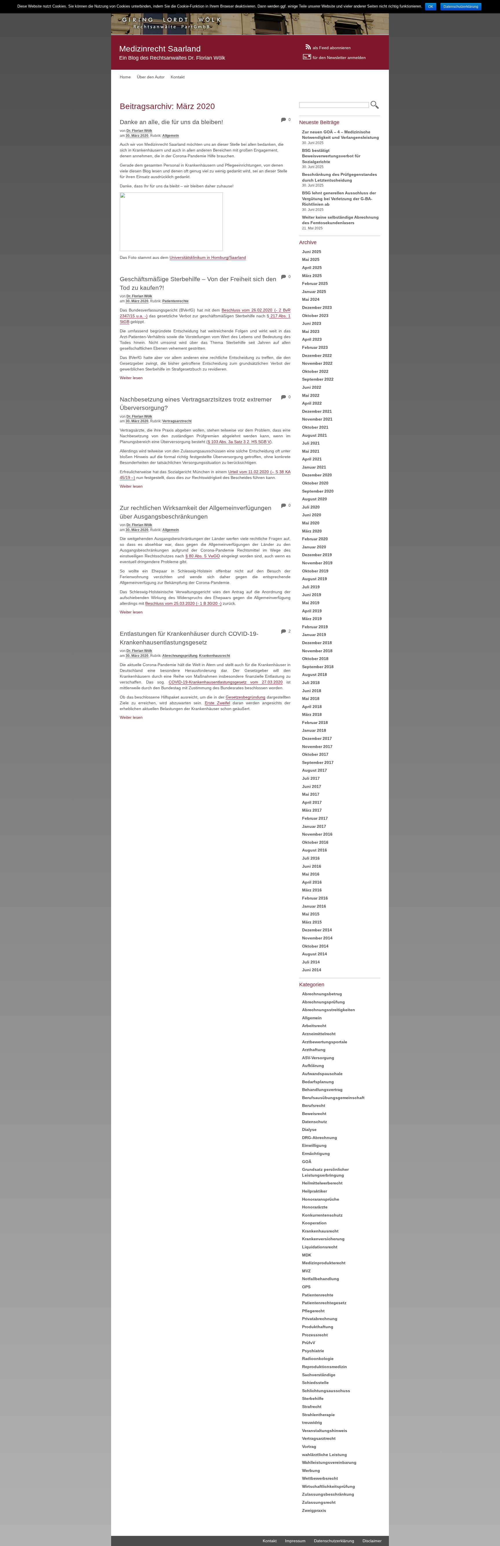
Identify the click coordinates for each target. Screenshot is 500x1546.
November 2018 (317, 650)
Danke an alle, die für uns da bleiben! (171, 122)
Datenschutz (314, 1121)
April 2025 (312, 267)
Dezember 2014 (317, 930)
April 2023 (312, 339)
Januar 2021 (314, 467)
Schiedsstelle (315, 1382)
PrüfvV (308, 1342)
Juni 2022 (311, 387)
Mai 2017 (310, 794)
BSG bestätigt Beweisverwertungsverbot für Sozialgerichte (331, 156)
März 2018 (312, 714)
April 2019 (312, 611)
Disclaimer (372, 1540)
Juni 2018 (311, 690)
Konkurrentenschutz (322, 1215)
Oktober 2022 (315, 371)
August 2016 (314, 850)
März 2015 (312, 922)
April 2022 (312, 403)
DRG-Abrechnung (319, 1137)
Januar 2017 (314, 826)
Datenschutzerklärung (334, 1540)
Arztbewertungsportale (324, 1042)
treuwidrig (312, 1422)
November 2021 (317, 419)
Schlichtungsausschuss (326, 1390)
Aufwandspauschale (322, 1073)
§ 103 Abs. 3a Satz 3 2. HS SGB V (239, 441)
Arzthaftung (314, 1049)
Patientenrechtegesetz (324, 1302)
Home (125, 77)
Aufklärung (313, 1065)
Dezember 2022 (317, 355)
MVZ (306, 1271)
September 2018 (318, 666)
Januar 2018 (314, 730)
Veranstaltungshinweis (324, 1430)
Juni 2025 (311, 251)
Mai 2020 (310, 523)
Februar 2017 (315, 818)
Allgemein (170, 136)
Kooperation (314, 1223)
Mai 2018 (310, 698)
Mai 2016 (310, 874)
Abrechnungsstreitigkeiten (328, 1009)
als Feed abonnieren (332, 47)
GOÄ (306, 1161)
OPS (306, 1287)
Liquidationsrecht (319, 1247)
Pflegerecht (313, 1311)
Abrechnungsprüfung (179, 656)
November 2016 (317, 834)
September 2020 (318, 491)
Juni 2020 (311, 515)
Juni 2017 (311, 786)
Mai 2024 (310, 299)
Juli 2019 (311, 587)
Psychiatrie (313, 1350)
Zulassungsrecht (319, 1502)
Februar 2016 (315, 898)
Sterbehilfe (312, 1398)
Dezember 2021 (317, 411)
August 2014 (314, 954)
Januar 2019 (314, 634)
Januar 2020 (314, 547)
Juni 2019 (311, 594)
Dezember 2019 (317, 554)
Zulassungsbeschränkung (328, 1494)
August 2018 (314, 674)
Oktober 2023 (315, 315)
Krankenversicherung (323, 1239)
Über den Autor (151, 77)
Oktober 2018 (315, 658)
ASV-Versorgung (318, 1057)
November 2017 (317, 746)
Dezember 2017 (317, 738)
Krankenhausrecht (214, 656)
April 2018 (312, 706)
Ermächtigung (316, 1153)
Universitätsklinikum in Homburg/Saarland (208, 257)
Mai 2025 (310, 259)
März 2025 (312, 275)
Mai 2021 (310, 451)
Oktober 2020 (315, 483)
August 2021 (314, 435)
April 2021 (312, 459)
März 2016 (312, 890)
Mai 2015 (310, 914)
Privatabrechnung (319, 1318)
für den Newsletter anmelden (339, 57)
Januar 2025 (314, 291)
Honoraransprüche (320, 1199)
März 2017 (312, 810)
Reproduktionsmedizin (324, 1366)
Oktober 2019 (315, 571)
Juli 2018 (311, 682)
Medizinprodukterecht (323, 1263)
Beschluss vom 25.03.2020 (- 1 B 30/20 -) (183, 603)
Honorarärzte (315, 1207)
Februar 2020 (315, 539)
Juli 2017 (311, 778)
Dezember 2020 (317, 475)
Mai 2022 (310, 395)
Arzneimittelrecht (319, 1033)
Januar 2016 (314, 906)
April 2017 (312, 802)
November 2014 (317, 938)
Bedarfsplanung (318, 1081)
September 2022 (318, 379)
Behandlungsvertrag (322, 1089)
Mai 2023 (310, 331)
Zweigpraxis (314, 1510)
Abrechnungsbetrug (322, 994)
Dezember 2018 (317, 642)
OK (430, 7)
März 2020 (312, 531)
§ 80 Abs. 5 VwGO (202, 556)
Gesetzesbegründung (245, 697)
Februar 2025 (315, 283)
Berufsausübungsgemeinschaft (333, 1097)
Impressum (295, 1540)
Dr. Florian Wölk (139, 131)
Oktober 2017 (315, 754)
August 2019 (314, 578)
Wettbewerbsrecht (320, 1478)
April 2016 (312, 882)
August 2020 (314, 499)
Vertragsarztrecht (177, 421)
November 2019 (317, 563)
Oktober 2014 (315, 946)
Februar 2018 (315, 722)
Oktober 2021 (315, 427)
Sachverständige (318, 1374)
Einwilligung (314, 1145)
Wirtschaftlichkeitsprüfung (328, 1486)
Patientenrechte (175, 301)
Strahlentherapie (318, 1414)
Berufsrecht (313, 1105)
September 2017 (318, 762)
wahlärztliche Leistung (324, 1454)
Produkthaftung (317, 1326)
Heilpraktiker (314, 1191)
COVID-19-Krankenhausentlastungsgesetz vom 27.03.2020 (226, 682)
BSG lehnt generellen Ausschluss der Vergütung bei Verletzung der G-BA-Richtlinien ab (339, 199)
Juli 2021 (311, 443)
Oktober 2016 (315, 842)
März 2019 (312, 618)
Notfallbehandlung (320, 1278)
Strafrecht (311, 1406)
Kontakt (178, 77)
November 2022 (317, 363)
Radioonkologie (318, 1358)
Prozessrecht (315, 1335)
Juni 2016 (311, 866)
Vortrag (309, 1446)
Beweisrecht (314, 1113)
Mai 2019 (310, 602)
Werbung (311, 1470)
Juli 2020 (311, 507)
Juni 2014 (311, 970)
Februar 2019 (315, 626)
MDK (306, 1255)
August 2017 (314, 770)
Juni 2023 (311, 323)
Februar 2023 (315, 347)
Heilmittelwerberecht (322, 1183)
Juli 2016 (311, 858)
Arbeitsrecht (314, 1025)
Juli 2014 (311, 962)
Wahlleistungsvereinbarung (329, 1462)
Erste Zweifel (217, 703)
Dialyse (309, 1129)
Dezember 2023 (317, 307)
